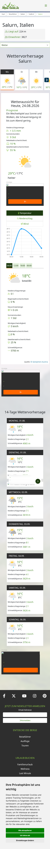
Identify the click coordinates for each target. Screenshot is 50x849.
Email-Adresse (25, 710)
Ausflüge (25, 741)
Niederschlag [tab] (25, 218)
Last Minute (25, 773)
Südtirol (31, 14)
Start (3, 14)
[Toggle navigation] (46, 5)
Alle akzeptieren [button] (25, 830)
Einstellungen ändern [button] (25, 840)
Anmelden (25, 720)
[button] (46, 79)
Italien (23, 14)
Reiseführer (13, 14)
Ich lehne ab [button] (25, 835)
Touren (25, 745)
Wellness (25, 768)
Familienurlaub (25, 764)
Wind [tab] (26, 223)
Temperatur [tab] (25, 213)
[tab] (9, 265)
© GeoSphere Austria (39, 362)
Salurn (40, 14)
